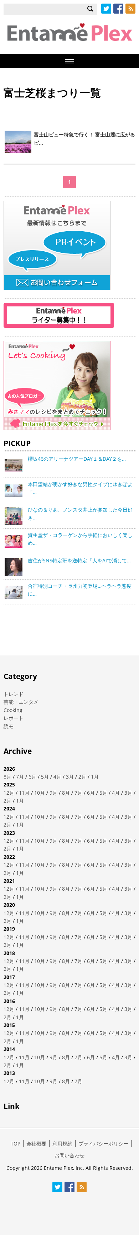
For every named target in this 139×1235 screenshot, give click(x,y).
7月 (20, 776)
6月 (32, 776)
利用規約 (62, 1143)
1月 (95, 776)
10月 (39, 792)
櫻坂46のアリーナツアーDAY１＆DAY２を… (77, 458)
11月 (24, 792)
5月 (45, 776)
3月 (70, 776)
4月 (57, 776)
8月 (7, 776)
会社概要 (36, 1143)
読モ (9, 726)
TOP (15, 1143)
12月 (9, 792)
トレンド (14, 694)
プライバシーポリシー (103, 1143)
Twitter (106, 9)
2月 (82, 776)
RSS (130, 9)
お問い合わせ (69, 1155)
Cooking (13, 710)
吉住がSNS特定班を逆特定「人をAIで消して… (79, 560)
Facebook (118, 9)
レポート (14, 718)
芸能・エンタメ (21, 701)
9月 (53, 792)
